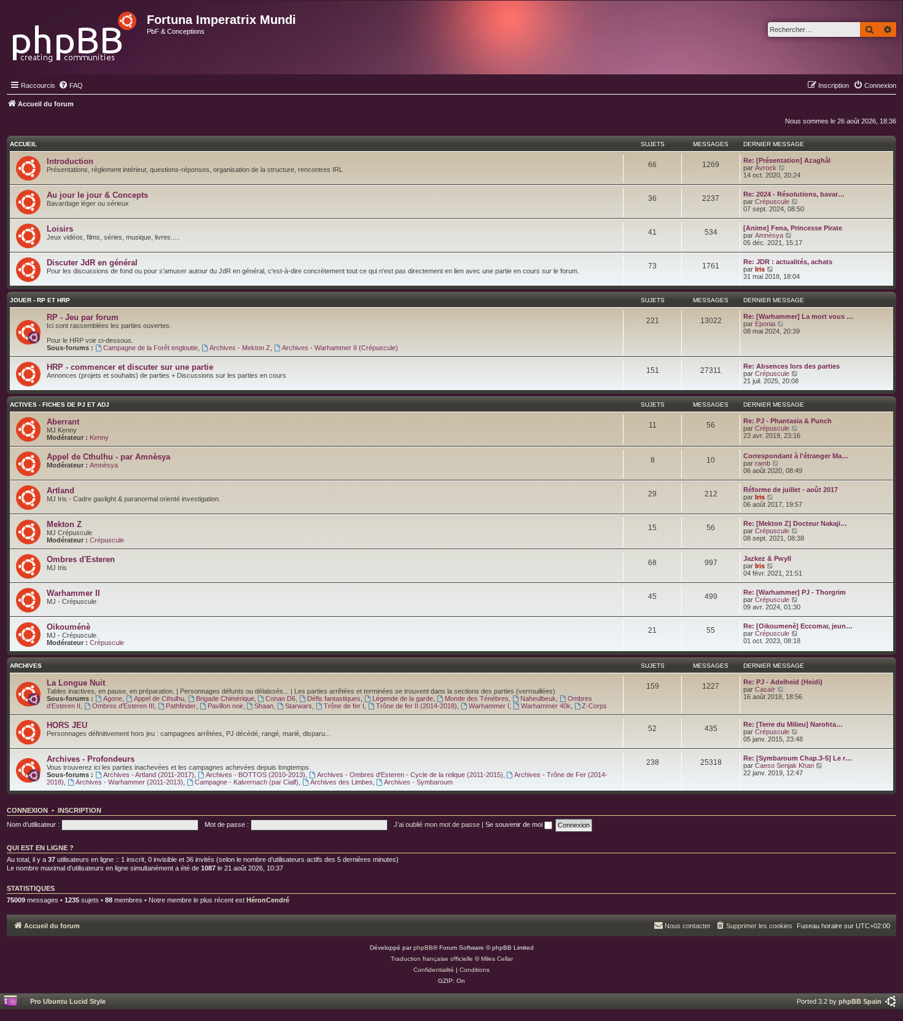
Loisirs (60, 228)
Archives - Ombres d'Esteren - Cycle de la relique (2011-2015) (410, 774)
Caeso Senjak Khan (784, 765)
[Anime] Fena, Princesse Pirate (792, 228)
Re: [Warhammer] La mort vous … (798, 316)
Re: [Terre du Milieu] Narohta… (793, 724)
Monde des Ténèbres (477, 698)
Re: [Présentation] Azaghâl (787, 160)
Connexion (27, 810)
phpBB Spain (860, 1001)
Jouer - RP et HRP (40, 300)
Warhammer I (489, 706)
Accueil (23, 144)
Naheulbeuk (538, 698)
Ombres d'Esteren (81, 559)
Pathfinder (181, 706)
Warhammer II (73, 593)
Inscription (79, 810)
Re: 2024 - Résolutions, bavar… (794, 194)
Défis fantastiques (334, 698)
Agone (112, 698)
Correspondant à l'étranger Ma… (795, 456)
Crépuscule (772, 201)
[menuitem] (70, 85)
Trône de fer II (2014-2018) (416, 706)
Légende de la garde (402, 698)
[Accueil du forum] (75, 33)
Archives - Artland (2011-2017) (148, 774)
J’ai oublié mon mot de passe (437, 824)
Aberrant (63, 421)
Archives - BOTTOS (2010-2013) (255, 774)
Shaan (263, 706)
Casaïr (765, 689)
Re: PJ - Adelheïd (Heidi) (783, 682)
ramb (762, 463)
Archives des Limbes (341, 782)
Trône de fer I (344, 706)
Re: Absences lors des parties (791, 366)
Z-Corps (594, 706)
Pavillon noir (225, 706)
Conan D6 (280, 698)
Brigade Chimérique (225, 698)
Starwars (298, 706)
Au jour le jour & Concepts (97, 195)
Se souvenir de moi (514, 824)
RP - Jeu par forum (83, 317)
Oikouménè (68, 627)
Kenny (99, 437)
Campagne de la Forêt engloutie (150, 347)
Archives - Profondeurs (91, 759)
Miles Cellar (497, 958)
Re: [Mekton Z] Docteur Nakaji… (795, 523)
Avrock (765, 167)
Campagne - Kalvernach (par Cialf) (247, 782)
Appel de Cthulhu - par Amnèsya (108, 456)
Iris (760, 269)
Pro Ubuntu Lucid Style (68, 1001)
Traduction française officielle (432, 958)
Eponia (765, 323)
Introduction (70, 161)
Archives (26, 665)
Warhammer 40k (546, 706)
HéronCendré (267, 900)
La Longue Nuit (76, 682)
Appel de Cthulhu (159, 698)
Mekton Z (64, 524)
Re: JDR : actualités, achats (787, 261)
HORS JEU (67, 725)
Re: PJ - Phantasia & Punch (787, 420)
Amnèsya (769, 235)
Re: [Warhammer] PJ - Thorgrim (794, 592)
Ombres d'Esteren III (123, 706)
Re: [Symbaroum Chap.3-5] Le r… (797, 758)
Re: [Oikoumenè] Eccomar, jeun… (798, 626)
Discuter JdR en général (92, 262)
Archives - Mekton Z (239, 347)
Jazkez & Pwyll (767, 558)
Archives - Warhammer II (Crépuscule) (340, 347)
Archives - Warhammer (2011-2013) (129, 782)
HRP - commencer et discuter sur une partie (130, 367)
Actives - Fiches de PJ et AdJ (59, 404)
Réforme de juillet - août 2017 (790, 489)
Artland (60, 490)
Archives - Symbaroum (418, 782)
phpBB (423, 947)
